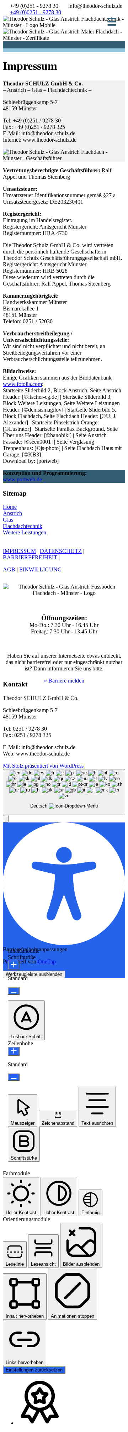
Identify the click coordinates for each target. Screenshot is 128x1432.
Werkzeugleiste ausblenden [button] (34, 974)
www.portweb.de (22, 479)
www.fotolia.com (22, 384)
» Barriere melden (64, 681)
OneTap (47, 961)
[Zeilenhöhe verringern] (14, 1077)
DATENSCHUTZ (61, 551)
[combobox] (64, 792)
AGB (9, 569)
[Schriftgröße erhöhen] (14, 965)
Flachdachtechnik (22, 526)
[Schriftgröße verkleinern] (14, 991)
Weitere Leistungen (24, 532)
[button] (6, 818)
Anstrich (12, 513)
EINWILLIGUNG (40, 569)
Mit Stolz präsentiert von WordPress (43, 766)
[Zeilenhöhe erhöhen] (14, 1051)
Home (10, 507)
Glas (8, 520)
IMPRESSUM (19, 551)
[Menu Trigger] (112, 21)
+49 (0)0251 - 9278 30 (35, 12)
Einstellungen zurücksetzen (34, 1370)
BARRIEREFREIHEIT (30, 557)
